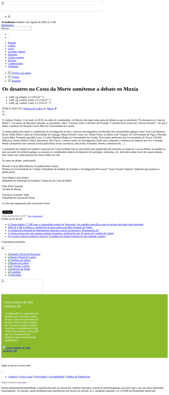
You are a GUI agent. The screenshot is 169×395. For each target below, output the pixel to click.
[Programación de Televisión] (14, 275)
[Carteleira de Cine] (14, 272)
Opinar (15, 77)
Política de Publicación (78, 376)
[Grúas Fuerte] (52, 10)
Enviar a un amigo (21, 73)
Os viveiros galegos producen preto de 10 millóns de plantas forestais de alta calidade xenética (57, 236)
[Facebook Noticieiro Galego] (8, 34)
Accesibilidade (56, 376)
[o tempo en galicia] (19, 266)
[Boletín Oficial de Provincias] (24, 254)
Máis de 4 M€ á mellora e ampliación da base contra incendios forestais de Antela (50, 227)
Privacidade (40, 376)
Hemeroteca (7, 25)
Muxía (50, 108)
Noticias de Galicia (33, 108)
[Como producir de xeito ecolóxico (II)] (22, 350)
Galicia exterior (16, 57)
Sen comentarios (35, 216)
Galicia (11, 45)
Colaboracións (15, 63)
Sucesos (12, 60)
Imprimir (16, 80)
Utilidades (13, 66)
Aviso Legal (25, 376)
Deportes (12, 54)
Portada (12, 42)
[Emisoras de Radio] (19, 269)
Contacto (12, 376)
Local (11, 48)
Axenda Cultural (16, 51)
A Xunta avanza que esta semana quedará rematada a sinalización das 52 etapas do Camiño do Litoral (61, 233)
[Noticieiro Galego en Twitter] (8, 37)
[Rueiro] (18, 263)
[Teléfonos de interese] (19, 260)
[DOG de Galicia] (22, 257)
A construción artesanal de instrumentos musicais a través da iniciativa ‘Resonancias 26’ (53, 230)
